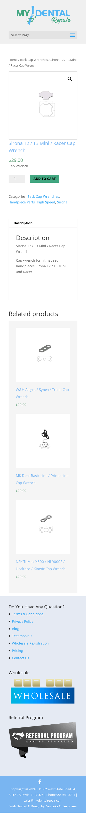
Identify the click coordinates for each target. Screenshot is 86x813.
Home (13, 60)
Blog (15, 628)
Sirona (62, 202)
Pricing (17, 650)
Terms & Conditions (27, 614)
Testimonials (22, 636)
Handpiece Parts (22, 202)
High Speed (46, 202)
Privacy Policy (22, 621)
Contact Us (20, 658)
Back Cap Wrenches (34, 60)
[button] (69, 79)
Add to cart (44, 178)
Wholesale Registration (30, 643)
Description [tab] (23, 223)
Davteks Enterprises (60, 806)
